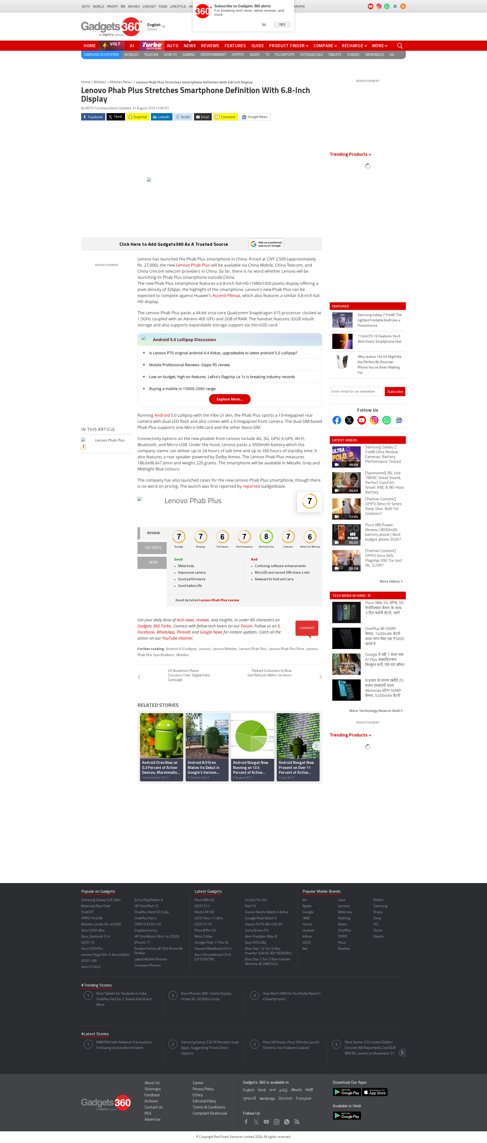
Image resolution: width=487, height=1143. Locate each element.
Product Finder (287, 45)
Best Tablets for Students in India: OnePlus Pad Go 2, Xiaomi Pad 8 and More (123, 999)
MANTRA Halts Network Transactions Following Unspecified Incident (124, 1045)
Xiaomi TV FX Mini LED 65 (264, 924)
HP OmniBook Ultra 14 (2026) (156, 937)
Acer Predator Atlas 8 (261, 937)
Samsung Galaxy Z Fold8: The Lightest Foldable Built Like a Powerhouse (380, 320)
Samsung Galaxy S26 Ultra (100, 900)
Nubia (342, 924)
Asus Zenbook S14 (95, 937)
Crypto (238, 55)
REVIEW (153, 533)
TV (267, 55)
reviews (202, 620)
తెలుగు (296, 1090)
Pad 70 (250, 906)
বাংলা (272, 1090)
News (190, 45)
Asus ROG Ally (255, 943)
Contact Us (154, 1108)
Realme (344, 949)
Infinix (307, 937)
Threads (184, 632)
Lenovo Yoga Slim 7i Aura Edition (105, 955)
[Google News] (399, 420)
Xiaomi (378, 937)
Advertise (153, 1120)
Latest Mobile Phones (150, 959)
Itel (305, 949)
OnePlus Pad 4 (145, 918)
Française (303, 1099)
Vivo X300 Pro (92, 949)
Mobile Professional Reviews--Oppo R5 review (189, 364)
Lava (341, 900)
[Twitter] (349, 420)
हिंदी (123, 6)
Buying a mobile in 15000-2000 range (182, 388)
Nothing (344, 918)
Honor (307, 924)
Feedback (152, 1095)
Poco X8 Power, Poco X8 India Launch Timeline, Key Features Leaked (291, 1045)
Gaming (189, 55)
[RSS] (403, 6)
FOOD (163, 6)
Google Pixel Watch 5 (261, 918)
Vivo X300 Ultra (93, 931)
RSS (148, 1114)
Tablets (334, 55)
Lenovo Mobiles (225, 649)
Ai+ (305, 900)
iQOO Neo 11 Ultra (209, 918)
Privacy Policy (203, 1089)
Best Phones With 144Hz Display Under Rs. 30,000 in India (206, 996)
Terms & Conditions (209, 1108)
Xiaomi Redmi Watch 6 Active (267, 912)
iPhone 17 (142, 943)
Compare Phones (147, 966)
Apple (307, 906)
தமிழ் (283, 1090)
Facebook (145, 632)
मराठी (309, 1090)
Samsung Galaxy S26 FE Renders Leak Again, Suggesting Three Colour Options (210, 1048)
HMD (306, 918)
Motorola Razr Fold (95, 906)
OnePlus (344, 931)
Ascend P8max (226, 295)
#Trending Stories (96, 985)
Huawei (308, 931)
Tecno (377, 931)
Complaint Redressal (210, 1114)
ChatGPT (87, 912)
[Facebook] (337, 420)
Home (90, 45)
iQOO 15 (87, 943)
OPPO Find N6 (92, 918)
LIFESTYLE (178, 6)
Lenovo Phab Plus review (219, 600)
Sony (377, 918)
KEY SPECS (153, 548)
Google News (211, 632)
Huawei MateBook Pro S (213, 949)
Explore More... (230, 399)
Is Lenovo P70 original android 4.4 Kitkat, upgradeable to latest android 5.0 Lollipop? (223, 352)
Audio (255, 55)
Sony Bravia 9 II (256, 931)
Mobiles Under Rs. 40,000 (101, 924)
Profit (112, 6)
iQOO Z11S (203, 924)
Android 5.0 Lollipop (181, 649)
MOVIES (134, 6)
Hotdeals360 (311, 55)
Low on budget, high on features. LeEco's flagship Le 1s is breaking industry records (222, 376)
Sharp (377, 912)
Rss (296, 1120)
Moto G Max (203, 937)
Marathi (298, 6)
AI (132, 45)
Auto (173, 45)
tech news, (186, 620)
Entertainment (213, 55)
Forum (246, 626)
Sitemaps (153, 1089)
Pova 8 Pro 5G (205, 931)
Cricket (149, 6)
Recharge (352, 45)
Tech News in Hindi (349, 595)
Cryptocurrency (146, 931)
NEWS (153, 563)
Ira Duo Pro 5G (256, 900)
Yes (282, 24)
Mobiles (131, 55)
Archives (151, 1101)
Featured (341, 306)
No (264, 24)
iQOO (307, 943)
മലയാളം (267, 1099)
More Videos (390, 581)
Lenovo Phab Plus (193, 265)
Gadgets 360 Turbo (154, 626)
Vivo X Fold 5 (91, 967)
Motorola (345, 912)
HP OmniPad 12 (146, 906)
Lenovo (204, 649)
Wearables (374, 55)
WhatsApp (165, 632)
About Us (152, 1083)
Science (353, 55)
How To (170, 55)
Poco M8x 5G (204, 900)
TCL (375, 924)
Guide (257, 45)
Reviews (210, 45)
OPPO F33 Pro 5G (147, 924)
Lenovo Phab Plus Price (286, 649)
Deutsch (285, 1099)
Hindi (262, 1090)
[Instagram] (374, 420)
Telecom (151, 55)
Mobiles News (121, 82)
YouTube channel (177, 638)
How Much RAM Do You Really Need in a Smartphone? (292, 996)
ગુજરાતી (249, 1099)
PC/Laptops (284, 55)
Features (235, 45)
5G (392, 55)
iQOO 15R (89, 961)
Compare (323, 45)
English (248, 1090)
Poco (342, 943)
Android (162, 415)
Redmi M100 (204, 912)
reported (251, 486)
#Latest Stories (95, 1034)
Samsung (380, 906)
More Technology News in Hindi (375, 710)
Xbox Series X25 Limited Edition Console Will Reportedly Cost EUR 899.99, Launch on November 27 (370, 1048)
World (98, 6)
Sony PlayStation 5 (148, 900)
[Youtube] (361, 420)
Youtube (266, 1120)
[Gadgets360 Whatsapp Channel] (386, 420)
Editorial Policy (204, 1101)
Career (198, 1083)
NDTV (86, 6)
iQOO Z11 (202, 906)
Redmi (378, 900)
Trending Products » (350, 154)
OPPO (342, 937)
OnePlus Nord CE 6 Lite (151, 912)
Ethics (198, 1095)
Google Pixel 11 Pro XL (212, 943)
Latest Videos (344, 440)
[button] (316, 746)
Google (308, 912)
